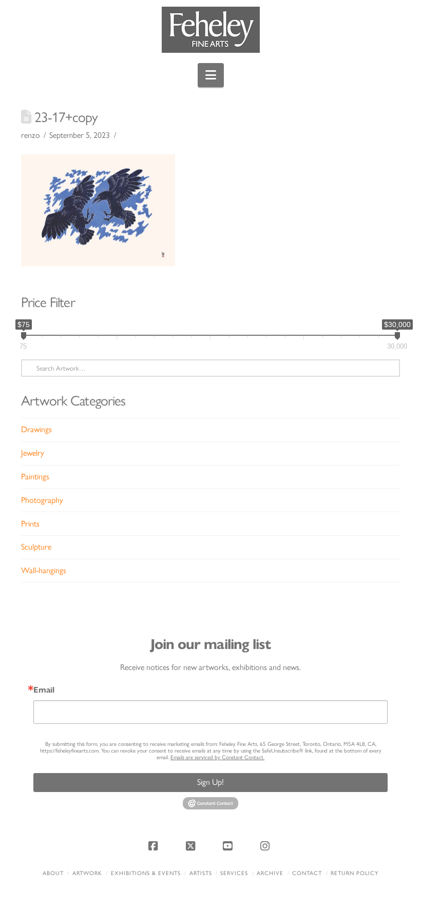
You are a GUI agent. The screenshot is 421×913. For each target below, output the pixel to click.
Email (43, 690)
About (53, 873)
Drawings (36, 429)
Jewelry (32, 453)
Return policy (354, 873)
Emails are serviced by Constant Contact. (217, 757)
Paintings (35, 476)
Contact (307, 873)
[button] (211, 75)
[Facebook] (154, 846)
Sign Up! (210, 782)
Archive (270, 873)
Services (234, 873)
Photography (42, 500)
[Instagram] (266, 846)
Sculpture (36, 547)
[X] (192, 846)
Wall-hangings (43, 570)
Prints (30, 524)
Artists (200, 873)
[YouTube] (229, 846)
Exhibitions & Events (146, 873)
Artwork (87, 873)
